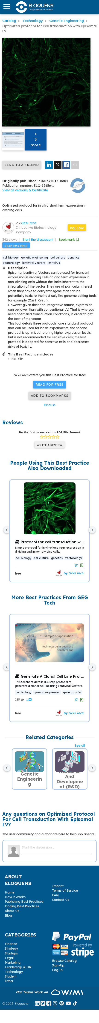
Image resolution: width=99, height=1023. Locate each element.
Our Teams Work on (32, 992)
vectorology (11, 263)
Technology (14, 972)
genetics (73, 257)
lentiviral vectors (33, 263)
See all (80, 745)
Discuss (49, 405)
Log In (57, 970)
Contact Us (60, 900)
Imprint (58, 886)
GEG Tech (28, 223)
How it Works (15, 897)
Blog (8, 915)
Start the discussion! (38, 240)
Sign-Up (58, 965)
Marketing (12, 962)
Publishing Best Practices (24, 902)
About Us (12, 911)
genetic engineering (34, 257)
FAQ (55, 895)
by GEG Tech (73, 573)
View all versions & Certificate (25, 190)
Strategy (11, 948)
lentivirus (54, 263)
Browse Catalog (64, 961)
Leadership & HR (18, 967)
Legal (9, 958)
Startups (11, 953)
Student (11, 976)
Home (9, 892)
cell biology (11, 257)
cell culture (57, 257)
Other (9, 981)
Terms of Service (65, 890)
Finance (11, 944)
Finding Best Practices (22, 906)
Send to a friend (22, 165)
